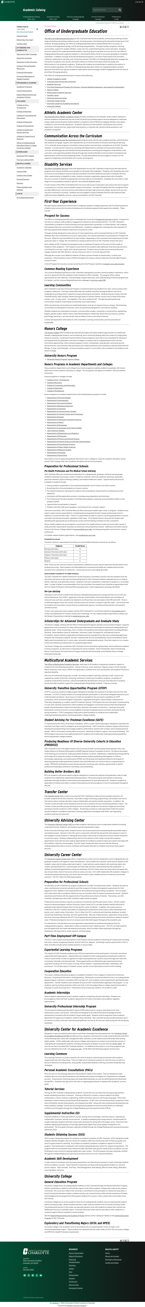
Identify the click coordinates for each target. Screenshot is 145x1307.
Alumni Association (76, 1253)
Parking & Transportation (74, 1261)
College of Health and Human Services (25, 131)
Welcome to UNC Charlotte (27, 54)
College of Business (24, 112)
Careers (72, 1278)
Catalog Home (22, 36)
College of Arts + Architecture (23, 106)
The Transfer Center (51, 796)
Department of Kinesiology (57, 425)
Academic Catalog (34, 10)
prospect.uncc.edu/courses (113, 264)
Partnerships (73, 1275)
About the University (24, 58)
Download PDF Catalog (25, 156)
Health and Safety (112, 1263)
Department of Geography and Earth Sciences (64, 420)
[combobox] (112, 23)
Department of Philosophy (56, 436)
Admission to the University (27, 62)
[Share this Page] (123, 27)
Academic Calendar (24, 168)
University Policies (76, 1288)
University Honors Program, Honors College (63, 359)
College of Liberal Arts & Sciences (26, 137)
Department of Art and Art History (59, 403)
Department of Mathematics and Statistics (63, 433)
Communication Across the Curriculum (61, 82)
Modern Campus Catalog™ (77, 1306)
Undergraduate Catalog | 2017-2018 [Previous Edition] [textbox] (110, 23)
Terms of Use (74, 1285)
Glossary (20, 183)
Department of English (55, 417)
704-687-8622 (28, 1270)
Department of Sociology (56, 453)
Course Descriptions (24, 91)
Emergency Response (113, 1260)
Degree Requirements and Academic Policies (26, 96)
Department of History (55, 422)
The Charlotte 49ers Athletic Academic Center (61, 117)
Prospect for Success (103, 219)
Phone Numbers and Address (24, 188)
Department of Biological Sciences (60, 406)
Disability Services (54, 84)
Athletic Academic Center (56, 79)
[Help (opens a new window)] (128, 27)
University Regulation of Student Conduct (25, 77)
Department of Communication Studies (61, 411)
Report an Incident (112, 1256)
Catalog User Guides (24, 175)
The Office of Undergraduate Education (59, 39)
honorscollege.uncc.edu (83, 529)
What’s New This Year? (25, 40)
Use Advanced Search (25, 32)
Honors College (52, 90)
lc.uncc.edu (48, 322)
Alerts (107, 1253)
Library (71, 1269)
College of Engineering (25, 126)
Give (70, 1272)
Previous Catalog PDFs (25, 160)
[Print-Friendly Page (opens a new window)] (126, 27)
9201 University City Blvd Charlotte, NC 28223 (32, 1262)
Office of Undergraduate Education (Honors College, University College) (27, 145)
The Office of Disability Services (56, 169)
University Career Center (56, 101)
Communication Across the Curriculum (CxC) (64, 140)
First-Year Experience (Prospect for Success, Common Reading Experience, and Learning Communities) (85, 87)
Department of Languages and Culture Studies (64, 428)
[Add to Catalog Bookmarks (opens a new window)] (121, 27)
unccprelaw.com (118, 611)
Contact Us (73, 1282)
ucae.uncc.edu (76, 1049)
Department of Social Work (57, 455)
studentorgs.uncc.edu (87, 535)
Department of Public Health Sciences (61, 447)
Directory (72, 1265)
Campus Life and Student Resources (26, 67)
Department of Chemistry (56, 409)
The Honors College (51, 333)
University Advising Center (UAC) (60, 824)
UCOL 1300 (117, 1044)
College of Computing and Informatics (26, 117)
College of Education (24, 122)
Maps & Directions (76, 1256)
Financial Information (24, 72)
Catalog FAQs (22, 44)
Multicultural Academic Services (59, 93)
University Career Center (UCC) (59, 859)
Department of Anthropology (57, 400)
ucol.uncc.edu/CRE (98, 280)
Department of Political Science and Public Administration (69, 442)
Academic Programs (24, 87)
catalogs (55, 1303)
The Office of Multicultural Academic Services (61, 664)
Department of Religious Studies (59, 450)
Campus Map (22, 172)
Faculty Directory (23, 179)
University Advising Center (57, 98)
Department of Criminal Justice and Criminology (65, 414)
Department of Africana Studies (59, 398)
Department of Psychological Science (61, 444)
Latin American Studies (55, 431)
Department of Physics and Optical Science (63, 439)
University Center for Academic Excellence (63, 104)
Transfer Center (53, 95)
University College (54, 106)
